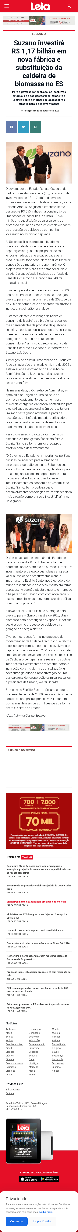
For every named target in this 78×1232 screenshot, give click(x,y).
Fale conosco (13, 1089)
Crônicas (10, 1071)
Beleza (9, 1036)
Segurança (57, 1055)
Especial (33, 1052)
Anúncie (10, 1093)
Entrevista (34, 1048)
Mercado (33, 1067)
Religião (56, 1048)
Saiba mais (45, 1212)
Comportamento (14, 1063)
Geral (31, 1059)
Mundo (55, 1029)
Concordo (16, 1221)
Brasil (9, 1048)
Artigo (9, 1033)
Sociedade (57, 1059)
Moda (32, 1071)
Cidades (10, 1052)
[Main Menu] (7, 6)
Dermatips (34, 1033)
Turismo (56, 1067)
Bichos (9, 1040)
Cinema (10, 1059)
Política (56, 1040)
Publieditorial (59, 1044)
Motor (32, 1074)
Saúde (55, 1052)
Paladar (56, 1036)
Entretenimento (37, 1044)
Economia (27, 857)
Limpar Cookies (42, 1221)
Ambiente (11, 1029)
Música (56, 1033)
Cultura (9, 1074)
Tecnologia (58, 1063)
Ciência (10, 1055)
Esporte (33, 1055)
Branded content (14, 1044)
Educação (34, 1040)
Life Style (33, 1063)
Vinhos (55, 1071)
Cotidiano (11, 1067)
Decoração (35, 1029)
